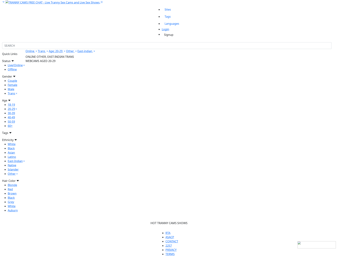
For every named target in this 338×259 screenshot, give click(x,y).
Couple (12, 81)
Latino (12, 157)
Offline (12, 69)
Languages (172, 24)
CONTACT (171, 241)
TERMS (170, 254)
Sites (168, 9)
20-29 (11, 109)
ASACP (169, 237)
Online (30, 51)
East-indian (85, 51)
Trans (11, 93)
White (11, 144)
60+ (10, 126)
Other (12, 174)
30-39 (11, 113)
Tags (168, 16)
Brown (12, 193)
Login (165, 29)
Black (11, 148)
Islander (13, 169)
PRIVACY (171, 250)
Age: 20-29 (56, 51)
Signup (168, 35)
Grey (11, 202)
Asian (11, 153)
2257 (168, 246)
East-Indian (15, 161)
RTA (167, 233)
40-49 (11, 117)
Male (11, 89)
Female (12, 85)
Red (10, 189)
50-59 (11, 122)
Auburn (13, 210)
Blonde (12, 185)
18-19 (11, 105)
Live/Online (15, 65)
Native (12, 165)
